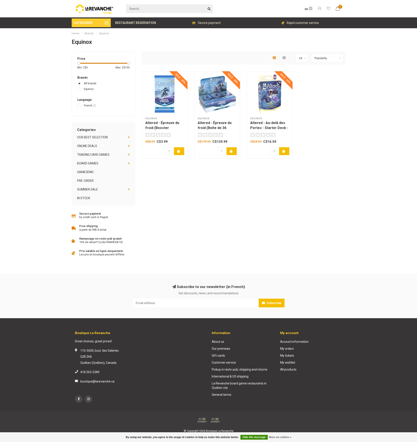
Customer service (224, 362)
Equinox (89, 89)
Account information (294, 341)
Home (75, 33)
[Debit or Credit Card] (202, 420)
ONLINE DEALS (87, 146)
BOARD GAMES (87, 163)
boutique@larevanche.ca (97, 381)
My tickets (287, 355)
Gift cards (218, 355)
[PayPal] (215, 420)
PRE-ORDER (85, 180)
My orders (287, 348)
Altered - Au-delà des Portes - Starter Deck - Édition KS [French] (269, 128)
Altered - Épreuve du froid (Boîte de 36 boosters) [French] (215, 128)
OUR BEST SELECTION (92, 137)
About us (218, 341)
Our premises (221, 348)
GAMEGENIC (85, 172)
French (90, 105)
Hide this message (254, 437)
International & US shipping (230, 376)
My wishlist (287, 362)
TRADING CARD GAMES (93, 154)
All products (288, 369)
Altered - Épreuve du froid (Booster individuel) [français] (162, 128)
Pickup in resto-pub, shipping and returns (239, 369)
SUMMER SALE (87, 189)
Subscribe (273, 303)
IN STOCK (83, 198)
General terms (221, 394)
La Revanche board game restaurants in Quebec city (239, 385)
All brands (90, 83)
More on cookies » (280, 437)
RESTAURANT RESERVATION (135, 23)
